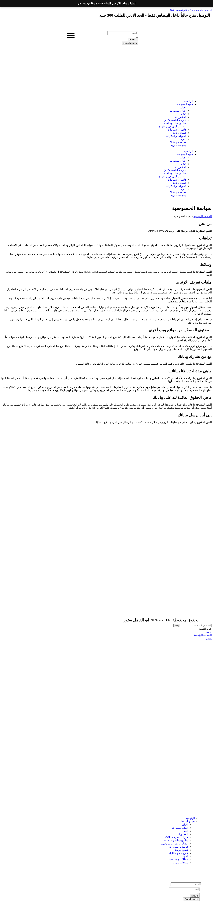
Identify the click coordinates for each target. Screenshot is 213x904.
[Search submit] (136, 37)
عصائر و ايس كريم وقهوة (172, 126)
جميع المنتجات (185, 104)
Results (133, 39)
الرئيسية (188, 101)
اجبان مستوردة (178, 110)
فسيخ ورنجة (179, 132)
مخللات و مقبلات (177, 142)
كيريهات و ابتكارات (176, 136)
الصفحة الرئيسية (203, 216)
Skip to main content (201, 10)
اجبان (183, 107)
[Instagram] (186, 25)
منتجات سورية (178, 145)
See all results (130, 43)
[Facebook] (195, 25)
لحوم (183, 139)
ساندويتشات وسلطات (174, 123)
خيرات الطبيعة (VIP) (175, 120)
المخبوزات (180, 117)
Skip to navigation (180, 10)
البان (183, 113)
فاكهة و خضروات (177, 129)
